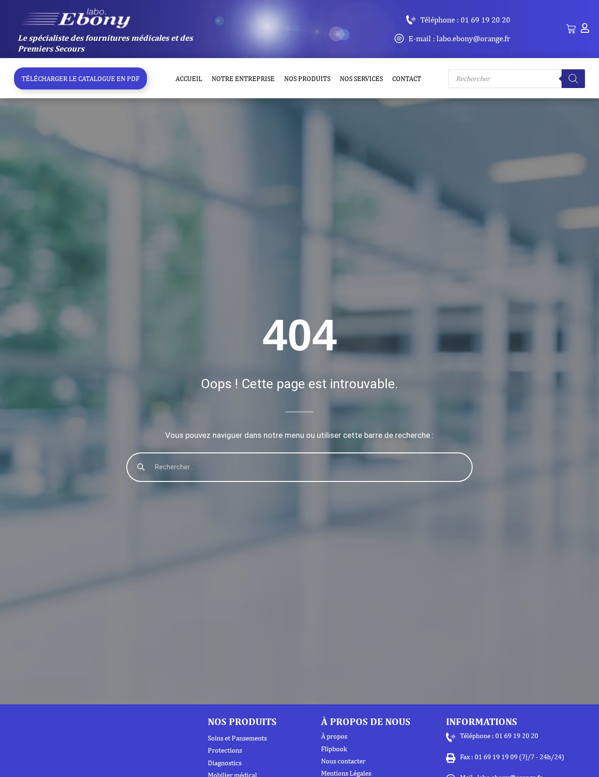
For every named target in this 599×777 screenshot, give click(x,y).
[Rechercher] (573, 78)
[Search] (140, 467)
